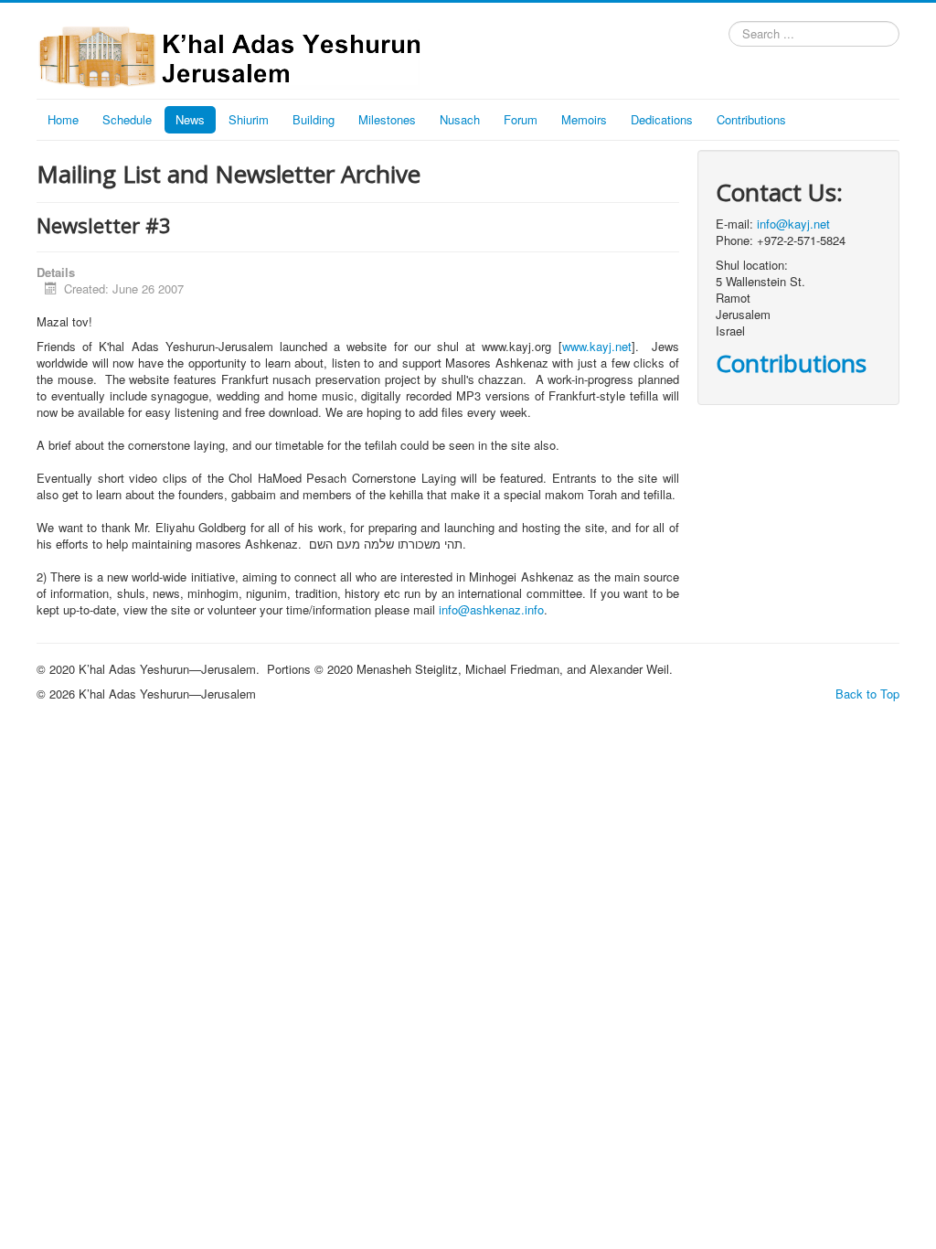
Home (63, 119)
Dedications (662, 119)
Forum (520, 119)
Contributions (751, 119)
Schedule (127, 119)
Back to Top (867, 693)
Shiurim (249, 119)
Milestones (387, 119)
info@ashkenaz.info (491, 609)
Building (313, 119)
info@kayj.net (793, 223)
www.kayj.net (597, 346)
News (190, 119)
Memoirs (584, 119)
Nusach (460, 119)
